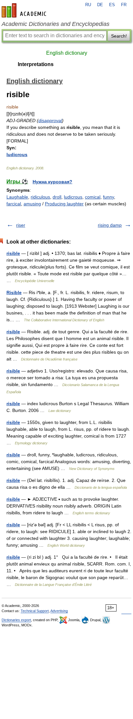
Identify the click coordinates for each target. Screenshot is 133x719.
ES (112, 5)
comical (92, 197)
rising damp (110, 225)
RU (88, 5)
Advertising (59, 611)
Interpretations (36, 64)
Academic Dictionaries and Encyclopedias (55, 24)
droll (57, 197)
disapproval (50, 120)
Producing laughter (64, 203)
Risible (14, 292)
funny (108, 197)
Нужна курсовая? (52, 181)
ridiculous (40, 197)
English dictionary (66, 53)
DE (100, 5)
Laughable (17, 197)
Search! (119, 36)
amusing (32, 203)
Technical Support (35, 611)
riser (20, 225)
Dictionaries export (16, 620)
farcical (13, 203)
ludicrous (16, 154)
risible (13, 253)
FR (124, 5)
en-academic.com (25, 10)
